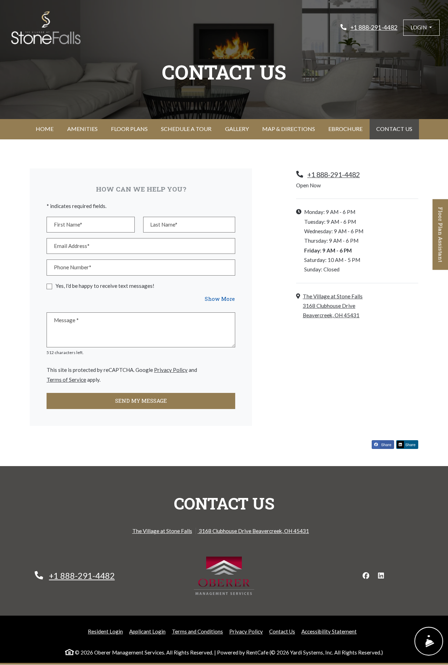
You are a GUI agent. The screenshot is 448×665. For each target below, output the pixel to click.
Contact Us (394, 128)
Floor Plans (129, 128)
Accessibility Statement (329, 631)
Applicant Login (147, 631)
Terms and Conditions (197, 631)
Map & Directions (288, 128)
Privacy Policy (171, 369)
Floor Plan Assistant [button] (440, 238)
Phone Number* (72, 267)
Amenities (82, 128)
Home (45, 128)
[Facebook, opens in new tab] (366, 576)
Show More (220, 298)
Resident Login (105, 631)
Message (66, 320)
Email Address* (72, 246)
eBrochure (345, 128)
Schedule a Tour (186, 128)
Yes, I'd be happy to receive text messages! (105, 286)
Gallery (237, 128)
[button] (421, 27)
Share (385, 444)
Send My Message (141, 400)
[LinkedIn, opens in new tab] (381, 576)
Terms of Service (66, 379)
